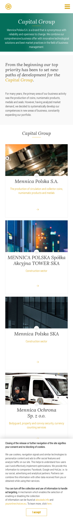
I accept (36, 512)
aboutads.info (42, 499)
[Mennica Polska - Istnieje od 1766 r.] (8, 7)
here (49, 503)
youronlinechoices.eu (15, 503)
